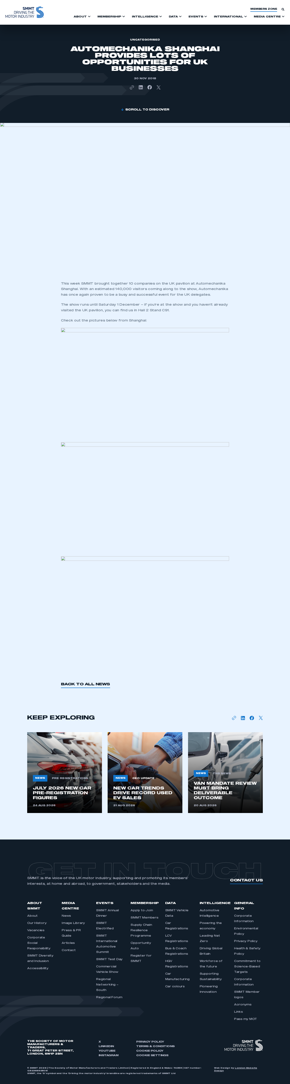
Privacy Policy (246, 941)
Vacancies (35, 930)
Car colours (175, 986)
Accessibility (37, 968)
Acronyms (242, 1004)
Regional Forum (109, 997)
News (66, 916)
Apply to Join (141, 910)
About (32, 916)
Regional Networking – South (107, 985)
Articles (68, 943)
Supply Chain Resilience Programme (141, 930)
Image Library (73, 923)
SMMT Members (144, 917)
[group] (64, 772)
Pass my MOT (245, 1019)
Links (238, 1012)
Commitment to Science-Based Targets (247, 967)
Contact (68, 950)
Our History (36, 923)
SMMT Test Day (109, 959)
